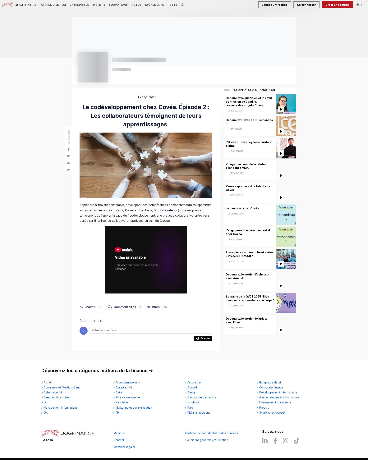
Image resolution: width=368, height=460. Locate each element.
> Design (190, 392)
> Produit (263, 407)
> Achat (46, 382)
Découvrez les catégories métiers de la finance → (97, 370)
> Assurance (193, 382)
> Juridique (192, 402)
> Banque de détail (269, 382)
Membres (120, 433)
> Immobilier (120, 402)
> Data (117, 392)
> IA (43, 402)
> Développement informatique (277, 392)
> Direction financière (55, 397)
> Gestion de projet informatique (278, 397)
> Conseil (191, 387)
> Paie (189, 407)
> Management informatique (59, 407)
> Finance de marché (126, 397)
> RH (116, 412)
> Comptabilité (122, 387)
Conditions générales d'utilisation (206, 440)
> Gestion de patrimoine (200, 397)
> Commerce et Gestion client (60, 387)
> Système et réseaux (271, 412)
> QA (44, 412)
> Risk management (197, 412)
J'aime (90, 307)
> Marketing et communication (132, 407)
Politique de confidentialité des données (211, 433)
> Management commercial (274, 402)
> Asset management (126, 382)
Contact (119, 440)
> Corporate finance (270, 387)
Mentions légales (125, 446)
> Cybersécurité (51, 392)
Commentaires (125, 307)
